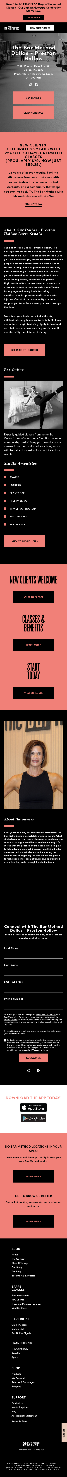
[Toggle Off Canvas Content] (60, 28)
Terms (29, 1467)
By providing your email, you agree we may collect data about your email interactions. (32, 1032)
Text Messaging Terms (14, 1017)
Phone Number (13, 998)
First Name (11, 947)
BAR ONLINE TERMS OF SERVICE (41, 1469)
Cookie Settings (19, 1420)
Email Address (13, 981)
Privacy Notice (10, 1019)
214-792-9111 (33, 77)
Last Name (11, 964)
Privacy (55, 1463)
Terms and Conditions (46, 1014)
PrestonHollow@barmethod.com (33, 73)
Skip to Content (35, 11)
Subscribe (33, 1058)
